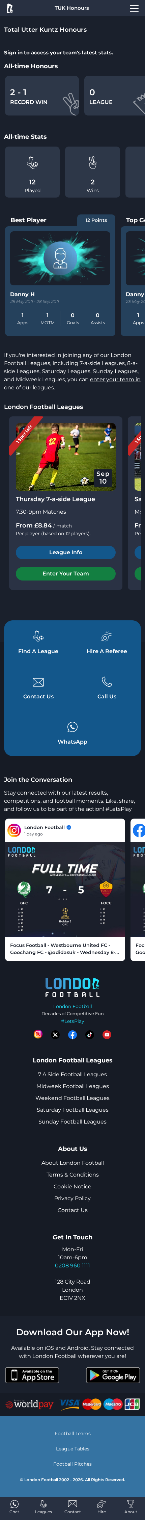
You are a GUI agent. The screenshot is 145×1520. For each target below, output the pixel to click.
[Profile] (134, 8)
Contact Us (73, 1210)
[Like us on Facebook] (72, 1034)
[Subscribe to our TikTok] (89, 1034)
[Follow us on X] (55, 1034)
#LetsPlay (72, 1021)
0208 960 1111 (72, 1265)
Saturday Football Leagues (73, 1110)
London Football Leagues (43, 407)
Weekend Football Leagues (72, 1098)
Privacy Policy (72, 1198)
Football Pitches (72, 1464)
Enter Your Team (65, 573)
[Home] (9, 8)
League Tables (72, 1449)
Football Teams (73, 1434)
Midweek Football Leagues (72, 1086)
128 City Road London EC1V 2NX (72, 1290)
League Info (65, 552)
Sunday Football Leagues (72, 1121)
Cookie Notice (72, 1186)
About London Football (72, 1163)
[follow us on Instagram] (38, 1034)
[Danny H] (60, 258)
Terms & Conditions (73, 1174)
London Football (72, 1006)
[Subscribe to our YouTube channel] (107, 1034)
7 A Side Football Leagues (72, 1074)
